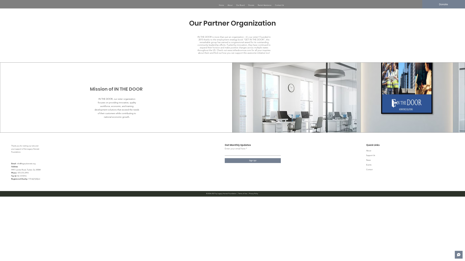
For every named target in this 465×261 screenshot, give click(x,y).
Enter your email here (235, 149)
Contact (369, 169)
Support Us (370, 155)
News (368, 160)
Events (368, 165)
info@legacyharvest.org (26, 163)
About (368, 150)
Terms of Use (242, 193)
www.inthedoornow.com (239, 50)
